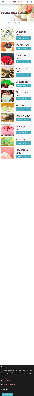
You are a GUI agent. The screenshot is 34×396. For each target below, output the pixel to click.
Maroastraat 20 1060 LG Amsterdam (8, 381)
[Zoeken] (27, 2)
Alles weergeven (21, 38)
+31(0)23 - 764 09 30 (8, 378)
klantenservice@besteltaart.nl (10, 384)
